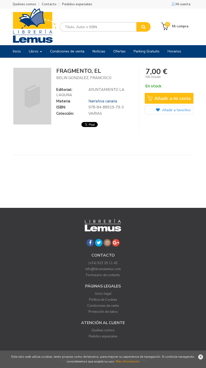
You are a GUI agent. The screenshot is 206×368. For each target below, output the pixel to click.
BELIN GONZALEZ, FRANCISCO (84, 77)
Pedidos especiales (77, 4)
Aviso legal (103, 293)
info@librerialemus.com (103, 269)
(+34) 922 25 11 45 (103, 263)
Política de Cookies (103, 299)
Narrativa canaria (102, 101)
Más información (127, 361)
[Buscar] (143, 27)
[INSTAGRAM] (107, 243)
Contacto (49, 4)
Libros (34, 51)
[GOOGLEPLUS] (116, 243)
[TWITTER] (98, 243)
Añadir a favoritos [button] (176, 110)
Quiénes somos (24, 4)
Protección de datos (103, 312)
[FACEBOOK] (90, 243)
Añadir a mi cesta (172, 98)
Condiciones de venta (103, 305)
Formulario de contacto (103, 275)
